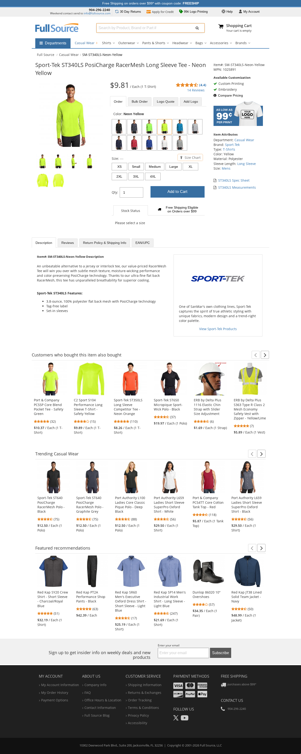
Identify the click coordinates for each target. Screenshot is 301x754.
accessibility (137, 723)
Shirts (106, 43)
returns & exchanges (144, 692)
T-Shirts (229, 149)
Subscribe (220, 653)
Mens (226, 168)
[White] (164, 143)
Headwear (180, 43)
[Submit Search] (197, 27)
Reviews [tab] (67, 243)
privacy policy (138, 715)
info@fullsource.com (97, 13)
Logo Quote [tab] (165, 101)
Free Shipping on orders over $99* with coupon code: (150, 3)
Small (136, 166)
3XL (136, 176)
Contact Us (232, 700)
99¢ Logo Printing (195, 11)
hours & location (102, 700)
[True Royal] (149, 143)
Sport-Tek (232, 144)
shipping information (145, 685)
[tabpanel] (158, 170)
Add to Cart (177, 191)
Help (229, 11)
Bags (199, 43)
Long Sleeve (246, 163)
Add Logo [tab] (191, 101)
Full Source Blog (97, 715)
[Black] (119, 126)
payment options (54, 700)
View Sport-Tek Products (218, 329)
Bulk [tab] (140, 101)
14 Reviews (196, 90)
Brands (241, 43)
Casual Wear (85, 43)
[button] (256, 355)
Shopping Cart (239, 25)
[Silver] (195, 126)
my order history (54, 692)
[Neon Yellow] (164, 126)
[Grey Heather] (180, 143)
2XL (119, 176)
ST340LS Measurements (237, 187)
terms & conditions (143, 707)
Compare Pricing (230, 95)
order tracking (140, 700)
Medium (155, 166)
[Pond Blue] (180, 126)
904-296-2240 (99, 10)
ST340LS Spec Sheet (234, 180)
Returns (130, 11)
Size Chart (192, 157)
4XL (153, 176)
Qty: (115, 192)
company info (95, 685)
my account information (60, 685)
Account (251, 11)
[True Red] (134, 143)
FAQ (87, 692)
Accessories (219, 43)
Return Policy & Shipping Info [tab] (104, 243)
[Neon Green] (149, 126)
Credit (163, 12)
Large (173, 166)
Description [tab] (44, 243)
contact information (100, 707)
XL (191, 166)
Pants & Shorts (153, 43)
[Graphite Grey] (134, 126)
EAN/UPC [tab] (142, 243)
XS (119, 166)
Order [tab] (118, 101)
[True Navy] (119, 143)
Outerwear (126, 43)
